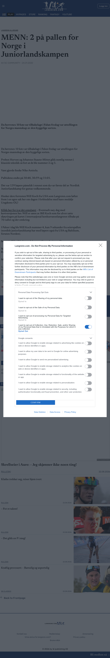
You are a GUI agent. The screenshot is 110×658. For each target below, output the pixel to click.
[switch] (88, 298)
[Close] (101, 246)
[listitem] (55, 292)
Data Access (55, 412)
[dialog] (55, 329)
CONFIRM (36, 403)
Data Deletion (40, 412)
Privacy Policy (70, 412)
